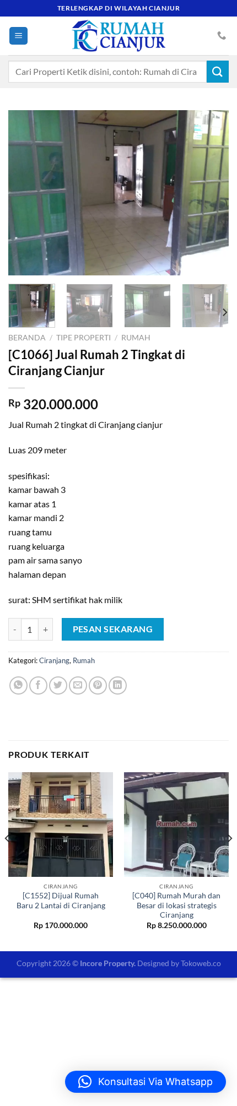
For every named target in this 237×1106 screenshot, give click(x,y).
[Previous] (26, 192)
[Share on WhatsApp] (18, 685)
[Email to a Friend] (78, 685)
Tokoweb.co (201, 963)
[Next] (210, 192)
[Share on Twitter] (58, 685)
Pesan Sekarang (113, 629)
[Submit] (218, 71)
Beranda (27, 337)
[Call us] (221, 36)
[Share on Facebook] (38, 685)
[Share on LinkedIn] (118, 685)
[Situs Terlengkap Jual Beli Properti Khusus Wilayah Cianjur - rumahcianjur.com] (118, 36)
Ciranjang (54, 660)
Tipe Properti (83, 337)
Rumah (135, 337)
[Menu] (18, 36)
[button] (145, 1082)
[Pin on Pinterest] (98, 685)
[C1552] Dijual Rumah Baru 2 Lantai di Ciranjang (61, 900)
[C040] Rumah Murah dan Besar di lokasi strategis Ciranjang (176, 905)
